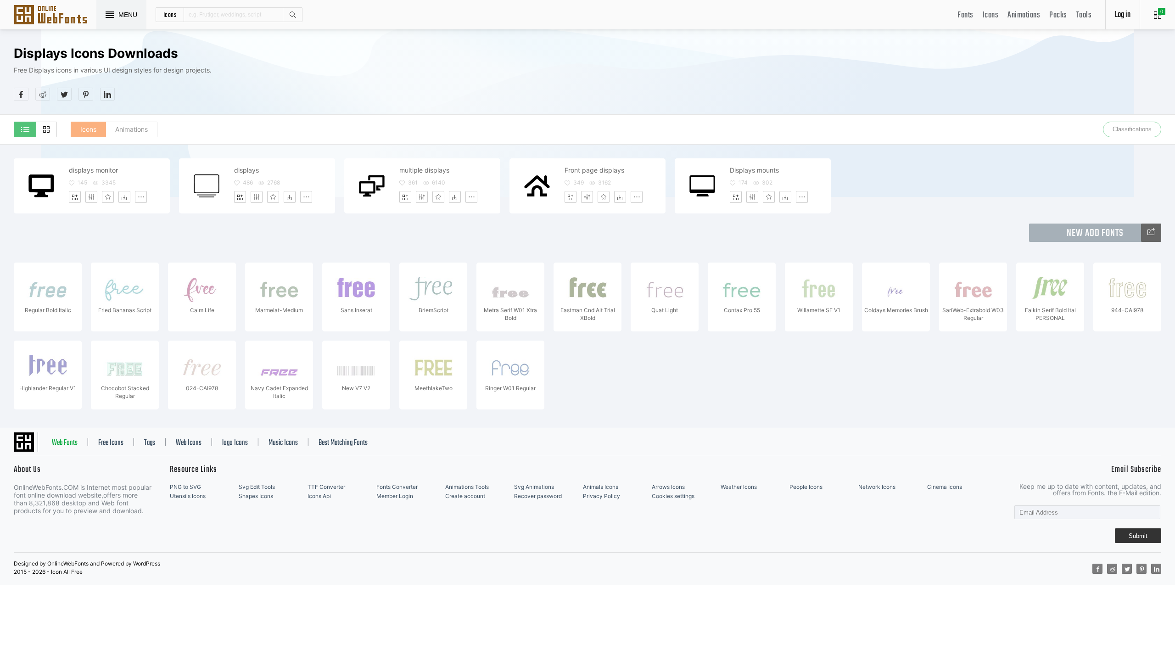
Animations (1023, 15)
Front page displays (594, 170)
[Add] (75, 197)
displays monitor (93, 170)
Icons (991, 15)
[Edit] (91, 197)
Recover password (538, 496)
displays (246, 170)
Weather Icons (739, 486)
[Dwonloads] (124, 197)
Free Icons (110, 443)
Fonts (965, 15)
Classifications (1132, 129)
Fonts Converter (397, 486)
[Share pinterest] (85, 94)
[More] (141, 197)
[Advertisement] (994, 73)
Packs (1058, 15)
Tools (1084, 15)
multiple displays (424, 170)
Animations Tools (467, 486)
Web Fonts (65, 443)
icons (170, 14)
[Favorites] (108, 197)
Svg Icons (55, 15)
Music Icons (283, 443)
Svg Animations (534, 486)
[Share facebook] (21, 94)
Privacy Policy (601, 496)
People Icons (805, 486)
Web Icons (188, 443)
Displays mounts (754, 170)
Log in (1122, 15)
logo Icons (235, 443)
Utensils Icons (188, 496)
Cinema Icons (944, 486)
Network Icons (876, 486)
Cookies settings (673, 496)
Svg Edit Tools (257, 486)
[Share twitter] (64, 94)
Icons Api (319, 496)
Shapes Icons (256, 496)
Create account (465, 496)
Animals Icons (600, 486)
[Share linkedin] (107, 94)
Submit (1138, 535)
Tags (149, 443)
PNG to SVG (185, 486)
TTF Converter (326, 486)
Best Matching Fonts (343, 443)
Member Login (394, 496)
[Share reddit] (42, 94)
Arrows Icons (668, 486)
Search (292, 15)
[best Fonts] (1151, 233)
